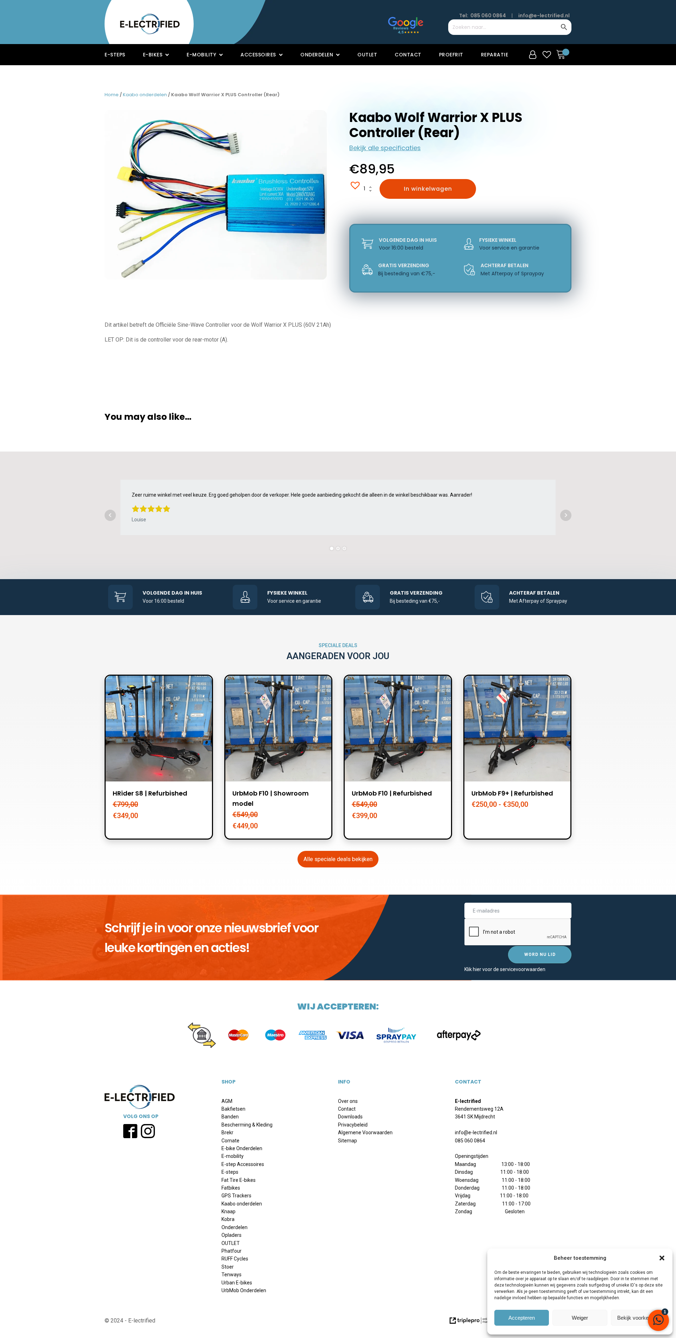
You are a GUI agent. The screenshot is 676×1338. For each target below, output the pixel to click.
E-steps (115, 54)
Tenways (231, 1274)
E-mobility (201, 54)
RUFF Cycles (234, 1259)
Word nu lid (540, 954)
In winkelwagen (428, 189)
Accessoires (258, 54)
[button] (661, 1258)
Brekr (227, 1132)
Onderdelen (316, 54)
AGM (226, 1101)
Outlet (367, 54)
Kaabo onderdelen (145, 94)
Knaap (228, 1211)
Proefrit (451, 54)
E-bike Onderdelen (241, 1148)
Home (112, 94)
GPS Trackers (236, 1195)
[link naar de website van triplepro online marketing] (476, 1323)
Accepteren (521, 1318)
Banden (230, 1116)
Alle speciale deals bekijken (338, 859)
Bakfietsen (233, 1109)
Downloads (350, 1116)
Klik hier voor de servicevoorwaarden (504, 969)
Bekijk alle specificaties (385, 147)
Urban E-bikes (236, 1282)
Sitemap (347, 1140)
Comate (230, 1140)
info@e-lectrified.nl (544, 15)
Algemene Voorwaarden (365, 1132)
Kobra (227, 1219)
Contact (408, 54)
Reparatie (494, 54)
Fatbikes (230, 1188)
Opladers (231, 1235)
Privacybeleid (353, 1125)
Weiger (580, 1318)
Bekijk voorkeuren (638, 1318)
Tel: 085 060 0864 (482, 15)
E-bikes (153, 54)
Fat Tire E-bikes (238, 1180)
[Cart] (562, 54)
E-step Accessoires (242, 1164)
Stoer (227, 1267)
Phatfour (231, 1251)
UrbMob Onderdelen (243, 1290)
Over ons (348, 1101)
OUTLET (230, 1243)
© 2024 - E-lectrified (130, 1320)
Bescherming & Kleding (247, 1125)
